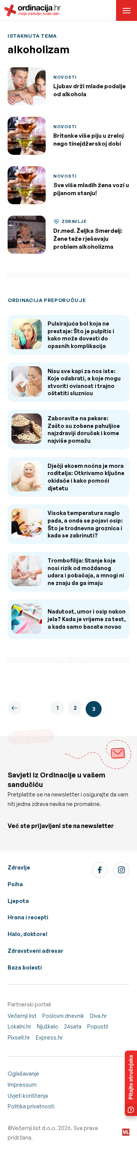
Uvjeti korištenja (28, 1095)
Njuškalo (47, 1026)
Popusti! (97, 1026)
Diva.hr (98, 1016)
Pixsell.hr (19, 1037)
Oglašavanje (23, 1073)
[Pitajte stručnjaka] (131, 1083)
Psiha (15, 884)
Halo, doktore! (28, 934)
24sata (72, 1026)
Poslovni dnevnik (63, 1016)
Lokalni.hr (19, 1026)
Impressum (22, 1084)
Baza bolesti (25, 967)
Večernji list (22, 1016)
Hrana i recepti (28, 917)
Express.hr (49, 1037)
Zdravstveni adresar (35, 950)
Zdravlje (19, 867)
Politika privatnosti (31, 1106)
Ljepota (18, 901)
